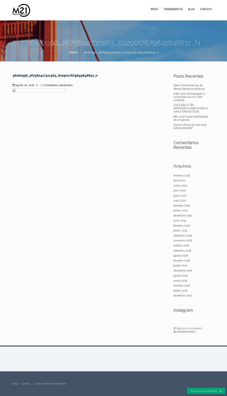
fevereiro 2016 (181, 285)
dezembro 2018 (182, 235)
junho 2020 (180, 195)
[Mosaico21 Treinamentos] (21, 10)
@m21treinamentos (184, 331)
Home (73, 52)
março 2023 (180, 185)
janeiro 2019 (180, 230)
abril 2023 (179, 180)
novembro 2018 (182, 240)
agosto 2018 (180, 255)
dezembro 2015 (182, 295)
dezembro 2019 (182, 215)
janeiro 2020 (180, 210)
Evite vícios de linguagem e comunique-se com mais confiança (189, 97)
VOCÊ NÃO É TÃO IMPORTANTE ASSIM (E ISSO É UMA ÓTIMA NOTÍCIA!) (190, 108)
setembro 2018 (182, 250)
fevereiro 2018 (181, 260)
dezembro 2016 (182, 270)
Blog (191, 9)
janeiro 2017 (180, 265)
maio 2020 (179, 200)
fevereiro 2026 (181, 175)
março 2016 (180, 280)
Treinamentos (173, 9)
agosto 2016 (180, 275)
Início (154, 9)
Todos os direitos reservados (50, 383)
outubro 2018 (181, 245)
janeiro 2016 (180, 290)
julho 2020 (179, 190)
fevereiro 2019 (181, 225)
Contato (206, 9)
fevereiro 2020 (181, 205)
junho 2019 (179, 220)
